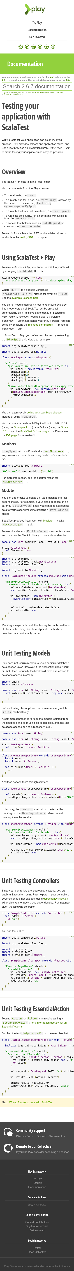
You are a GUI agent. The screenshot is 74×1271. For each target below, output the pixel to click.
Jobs (37, 1204)
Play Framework (37, 9)
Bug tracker (37, 1226)
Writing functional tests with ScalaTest (31, 1102)
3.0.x (68, 80)
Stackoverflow (56, 1136)
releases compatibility (41, 324)
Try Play (37, 22)
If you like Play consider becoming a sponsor (42, 1152)
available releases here (24, 298)
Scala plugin (21, 427)
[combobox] (37, 86)
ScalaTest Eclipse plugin (34, 431)
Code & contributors (37, 1222)
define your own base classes (44, 412)
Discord (41, 1136)
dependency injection (55, 898)
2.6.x (4, 80)
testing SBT (26, 237)
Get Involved (37, 37)
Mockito (47, 520)
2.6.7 (52, 77)
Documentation (37, 30)
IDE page (11, 435)
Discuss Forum (25, 1136)
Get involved (37, 1230)
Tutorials (37, 1183)
